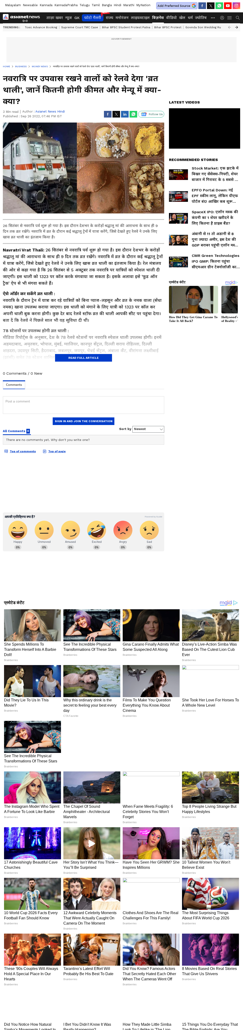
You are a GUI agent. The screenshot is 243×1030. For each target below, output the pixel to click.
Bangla (107, 5)
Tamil (96, 5)
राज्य (109, 17)
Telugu (84, 5)
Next (236, 27)
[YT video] (228, 5)
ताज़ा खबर (55, 17)
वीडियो (171, 17)
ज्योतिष (201, 17)
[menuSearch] (238, 18)
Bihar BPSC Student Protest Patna (126, 27)
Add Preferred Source (174, 6)
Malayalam (13, 5)
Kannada (46, 5)
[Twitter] (211, 5)
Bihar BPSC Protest (167, 27)
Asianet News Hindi (50, 111)
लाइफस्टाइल (140, 17)
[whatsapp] (219, 5)
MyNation (143, 5)
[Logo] (23, 17)
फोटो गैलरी (92, 17)
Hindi (117, 5)
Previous (229, 27)
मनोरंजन (122, 17)
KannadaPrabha (66, 5)
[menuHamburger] (229, 18)
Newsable (30, 5)
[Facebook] (202, 5)
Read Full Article (83, 357)
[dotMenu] (213, 17)
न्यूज (68, 17)
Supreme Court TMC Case (79, 27)
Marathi (128, 5)
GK (76, 17)
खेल (182, 17)
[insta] (236, 5)
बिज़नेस (158, 17)
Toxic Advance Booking (41, 27)
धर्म (190, 17)
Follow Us (156, 114)
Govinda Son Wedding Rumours (207, 27)
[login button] (223, 18)
